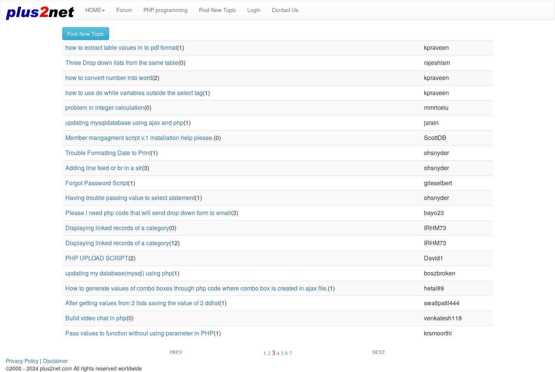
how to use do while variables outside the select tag (134, 92)
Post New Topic (217, 10)
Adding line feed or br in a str (103, 167)
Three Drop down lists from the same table (121, 62)
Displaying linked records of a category (117, 227)
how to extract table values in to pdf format (121, 47)
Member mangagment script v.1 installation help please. (139, 137)
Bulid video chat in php (95, 318)
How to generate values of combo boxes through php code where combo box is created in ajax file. (196, 288)
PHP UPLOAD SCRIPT (96, 258)
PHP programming (165, 10)
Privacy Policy (22, 360)
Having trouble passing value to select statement (130, 197)
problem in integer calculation (104, 107)
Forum (124, 10)
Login (254, 10)
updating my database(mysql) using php (118, 273)
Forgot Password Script (96, 182)
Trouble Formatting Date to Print (108, 152)
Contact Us (285, 10)
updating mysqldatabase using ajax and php (124, 122)
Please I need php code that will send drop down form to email (148, 212)
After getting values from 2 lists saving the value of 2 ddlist (142, 302)
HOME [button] (93, 10)
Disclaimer (55, 360)
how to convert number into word (108, 77)
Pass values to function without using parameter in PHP (139, 333)
